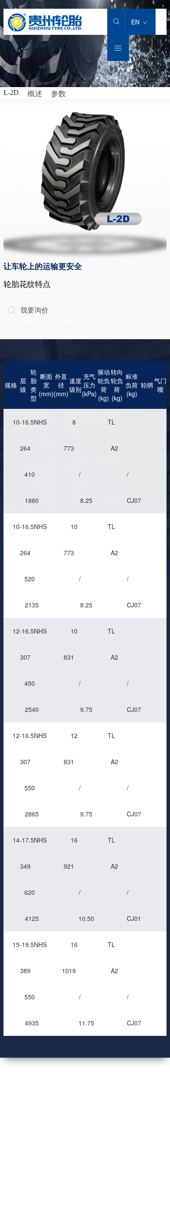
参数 (58, 93)
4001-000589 (72, 1094)
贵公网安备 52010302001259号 (73, 1184)
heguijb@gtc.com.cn (82, 1132)
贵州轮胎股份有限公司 (114, 1175)
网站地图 (15, 1175)
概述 (34, 93)
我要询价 (28, 310)
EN (136, 21)
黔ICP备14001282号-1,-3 (118, 1202)
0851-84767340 (76, 1113)
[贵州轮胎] (45, 29)
